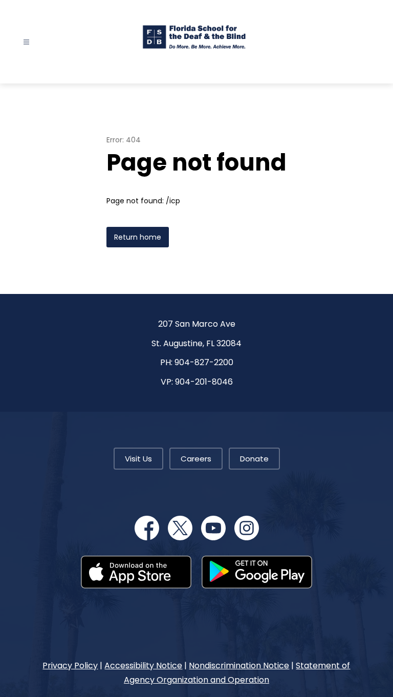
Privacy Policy (70, 665)
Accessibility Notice (143, 665)
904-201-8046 (204, 382)
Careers (196, 458)
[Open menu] (26, 42)
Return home (137, 237)
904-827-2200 (203, 362)
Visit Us (138, 458)
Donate (254, 458)
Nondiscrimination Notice (239, 665)
